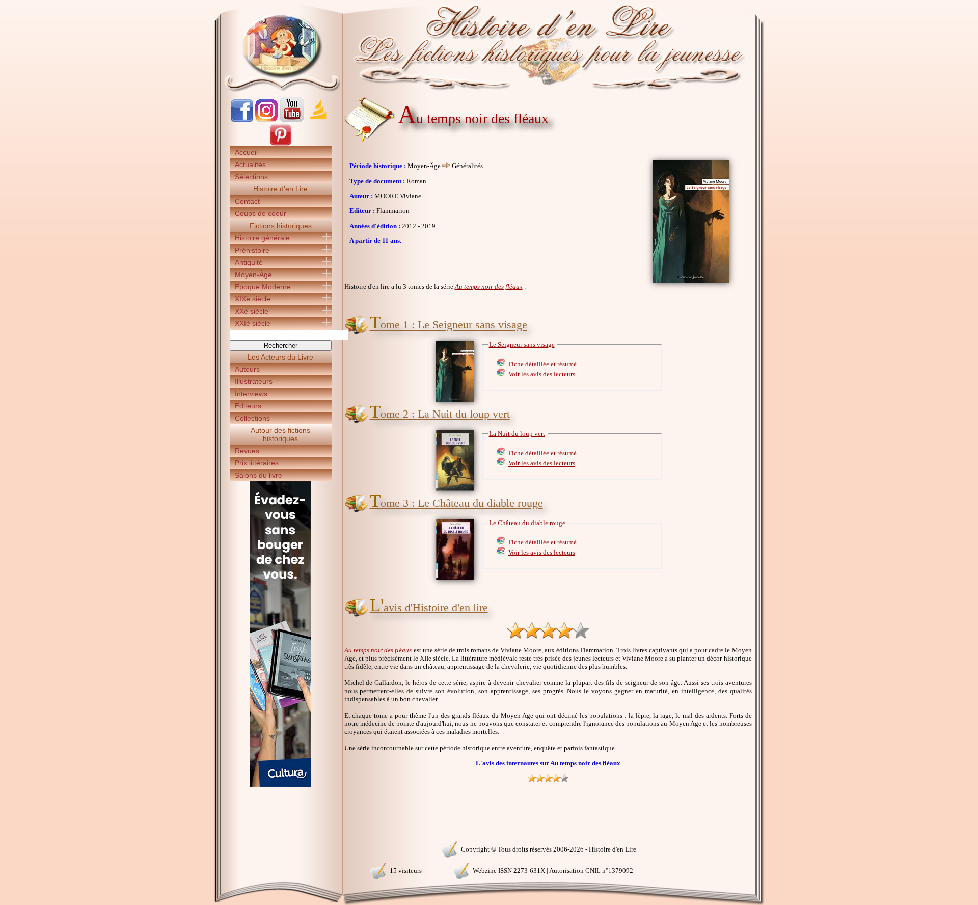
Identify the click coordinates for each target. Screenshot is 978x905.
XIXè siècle (252, 299)
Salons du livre (258, 475)
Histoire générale (262, 238)
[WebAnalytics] (280, 848)
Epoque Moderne (263, 287)
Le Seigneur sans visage (522, 344)
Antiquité (249, 262)
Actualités (250, 164)
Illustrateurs (254, 381)
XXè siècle (251, 311)
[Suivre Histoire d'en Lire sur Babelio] (318, 119)
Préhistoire (252, 250)
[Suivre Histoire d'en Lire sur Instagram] (266, 119)
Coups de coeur (260, 213)
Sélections (251, 177)
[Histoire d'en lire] (489, 46)
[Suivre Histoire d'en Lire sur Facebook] (242, 119)
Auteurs (247, 369)
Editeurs (248, 406)
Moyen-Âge (253, 274)
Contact (247, 201)
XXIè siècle (252, 323)
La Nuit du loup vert (517, 433)
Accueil (246, 152)
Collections (252, 418)
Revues (247, 451)
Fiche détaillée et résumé (542, 364)
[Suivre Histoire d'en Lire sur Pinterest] (280, 144)
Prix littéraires (257, 463)
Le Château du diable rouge (527, 523)
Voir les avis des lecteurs (541, 374)
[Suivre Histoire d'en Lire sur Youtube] (292, 119)
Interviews (251, 394)
